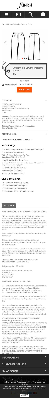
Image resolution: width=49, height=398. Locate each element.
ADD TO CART (24, 90)
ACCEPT (24, 395)
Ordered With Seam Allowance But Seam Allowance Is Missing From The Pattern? (22, 164)
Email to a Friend (11, 85)
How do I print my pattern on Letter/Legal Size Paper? (23, 149)
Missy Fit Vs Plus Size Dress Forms (15, 160)
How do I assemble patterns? (13, 152)
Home (4, 24)
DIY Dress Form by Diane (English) (15, 183)
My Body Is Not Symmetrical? (13, 173)
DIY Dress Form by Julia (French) (14, 188)
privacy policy (33, 388)
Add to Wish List (27, 84)
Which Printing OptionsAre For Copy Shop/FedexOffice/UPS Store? (16, 156)
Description (7, 101)
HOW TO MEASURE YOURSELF (17, 139)
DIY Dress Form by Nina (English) (14, 185)
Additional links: (9, 134)
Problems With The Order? (12, 171)
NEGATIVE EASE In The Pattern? (14, 168)
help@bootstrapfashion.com (13, 323)
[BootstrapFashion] (17, 5)
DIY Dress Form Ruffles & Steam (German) (18, 191)
